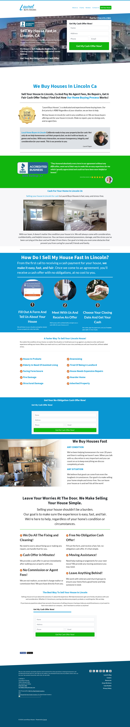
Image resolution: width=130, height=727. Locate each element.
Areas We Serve (106, 683)
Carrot (45, 719)
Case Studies (107, 685)
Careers (109, 677)
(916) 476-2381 (104, 18)
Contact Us (95, 7)
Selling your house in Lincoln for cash (42, 196)
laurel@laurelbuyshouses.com (27, 687)
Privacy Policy (107, 688)
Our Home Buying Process (83, 98)
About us (75, 7)
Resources (108, 680)
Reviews (88, 7)
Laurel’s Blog (107, 675)
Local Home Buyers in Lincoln (33, 132)
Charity (81, 7)
